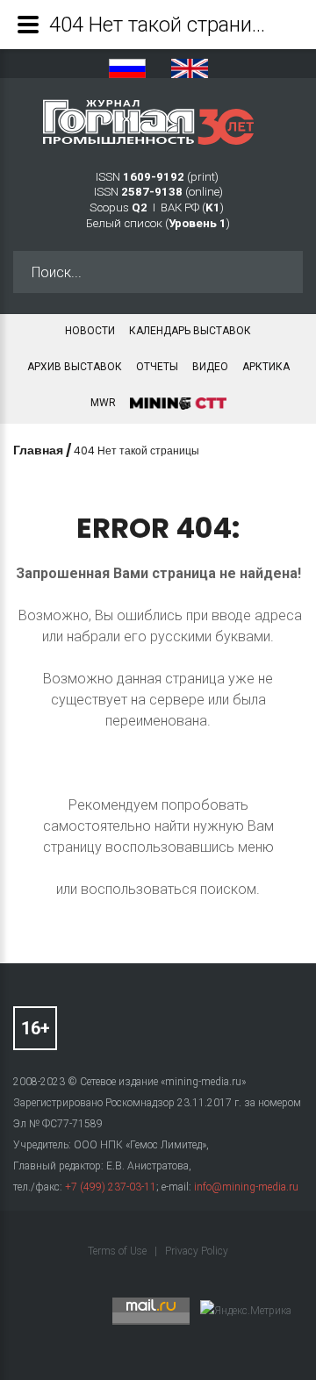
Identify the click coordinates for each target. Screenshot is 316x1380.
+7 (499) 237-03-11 (110, 1187)
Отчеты (157, 367)
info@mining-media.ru (246, 1187)
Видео (210, 367)
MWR (103, 403)
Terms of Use (118, 1251)
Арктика (266, 367)
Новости (90, 331)
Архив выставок (74, 367)
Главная (38, 450)
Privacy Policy (196, 1251)
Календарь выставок (190, 331)
